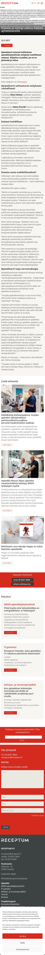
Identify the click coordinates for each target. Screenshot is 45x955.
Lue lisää (6, 444)
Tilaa (21, 740)
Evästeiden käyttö (8, 874)
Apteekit (5, 883)
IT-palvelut (6, 889)
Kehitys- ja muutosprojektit (13, 892)
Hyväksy (22, 936)
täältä (24, 81)
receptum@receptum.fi (11, 757)
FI (32, 3)
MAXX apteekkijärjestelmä (12, 886)
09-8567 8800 (11, 754)
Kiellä (22, 943)
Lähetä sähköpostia (22, 584)
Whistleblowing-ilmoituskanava (14, 878)
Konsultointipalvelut (10, 904)
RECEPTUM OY (8, 848)
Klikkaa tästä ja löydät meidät (14, 767)
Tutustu (10, 632)
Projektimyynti (8, 901)
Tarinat (4, 894)
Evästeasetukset (22, 949)
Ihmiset (4, 897)
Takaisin (7, 45)
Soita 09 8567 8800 (21, 580)
